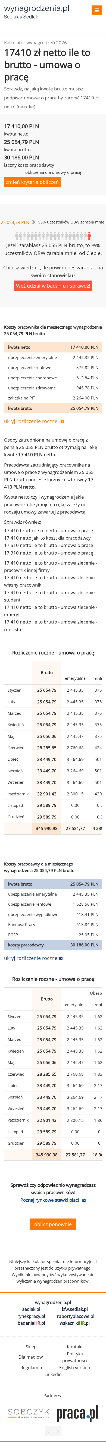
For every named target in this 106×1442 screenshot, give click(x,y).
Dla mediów (30, 1357)
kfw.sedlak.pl (75, 1309)
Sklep (31, 1347)
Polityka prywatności (74, 1357)
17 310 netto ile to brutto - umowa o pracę (48, 553)
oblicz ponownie (53, 1224)
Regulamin (31, 1368)
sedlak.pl (31, 1309)
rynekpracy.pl (31, 1316)
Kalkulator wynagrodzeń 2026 (35, 42)
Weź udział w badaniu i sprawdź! (53, 285)
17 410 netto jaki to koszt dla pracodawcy (47, 538)
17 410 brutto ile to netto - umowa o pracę (48, 530)
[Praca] (77, 1413)
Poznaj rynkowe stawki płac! (49, 1200)
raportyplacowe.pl (75, 1316)
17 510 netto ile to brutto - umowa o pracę (48, 545)
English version (74, 1368)
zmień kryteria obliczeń (32, 182)
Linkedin (53, 1374)
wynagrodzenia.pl (53, 1302)
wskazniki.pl (75, 1323)
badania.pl (31, 1323)
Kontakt (75, 1347)
